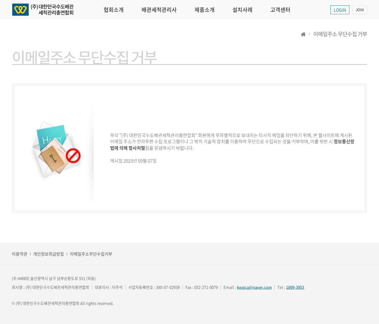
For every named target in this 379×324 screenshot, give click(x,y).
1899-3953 (295, 287)
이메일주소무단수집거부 (91, 254)
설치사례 (242, 10)
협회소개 (114, 10)
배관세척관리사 (159, 10)
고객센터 (280, 10)
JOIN (360, 9)
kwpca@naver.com (254, 287)
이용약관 (19, 254)
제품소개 (205, 10)
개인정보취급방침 (48, 254)
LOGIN (340, 10)
